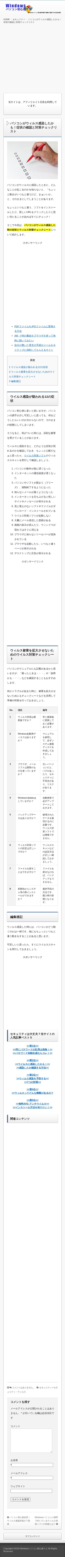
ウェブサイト (18, 1486)
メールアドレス (19, 1473)
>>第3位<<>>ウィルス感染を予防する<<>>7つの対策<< (32, 1078)
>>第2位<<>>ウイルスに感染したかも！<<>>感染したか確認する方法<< (32, 1064)
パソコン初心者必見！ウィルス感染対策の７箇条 (18, 1520)
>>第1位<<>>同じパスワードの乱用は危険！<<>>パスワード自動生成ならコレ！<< (32, 1049)
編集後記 (15, 381)
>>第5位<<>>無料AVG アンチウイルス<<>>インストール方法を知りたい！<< (32, 1104)
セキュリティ (45, 1387)
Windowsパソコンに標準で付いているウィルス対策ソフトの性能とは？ (46, 1520)
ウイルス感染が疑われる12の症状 (28, 367)
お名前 (14, 1460)
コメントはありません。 (23, 1387)
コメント (15, 1426)
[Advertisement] (32, 58)
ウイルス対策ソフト (35, 455)
